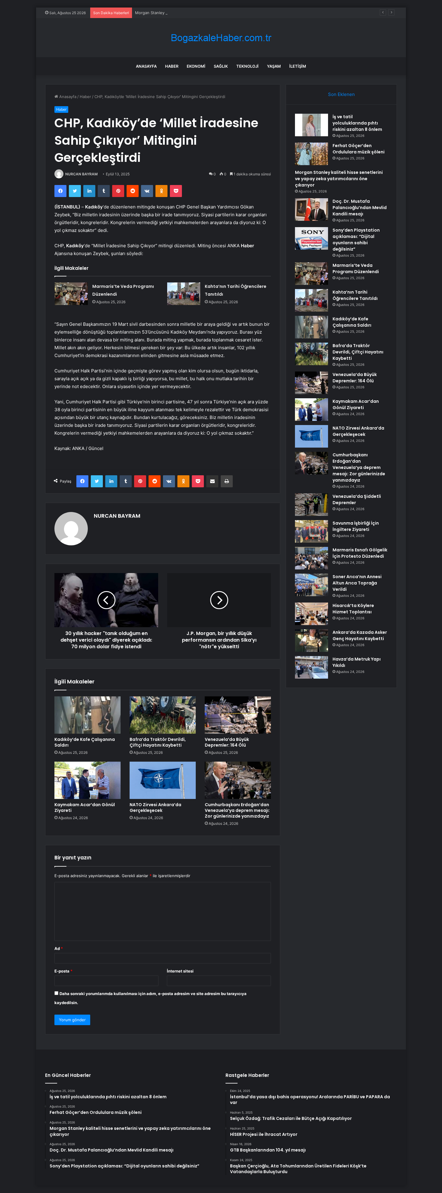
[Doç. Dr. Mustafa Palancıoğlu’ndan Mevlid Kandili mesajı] (311, 209)
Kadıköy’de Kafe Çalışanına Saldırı (84, 742)
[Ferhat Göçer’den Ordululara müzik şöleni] (311, 154)
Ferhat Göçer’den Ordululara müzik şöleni (359, 149)
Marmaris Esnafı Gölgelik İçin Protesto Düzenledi (360, 553)
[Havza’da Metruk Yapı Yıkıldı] (311, 667)
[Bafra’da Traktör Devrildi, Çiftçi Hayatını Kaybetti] (163, 715)
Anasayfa (146, 66)
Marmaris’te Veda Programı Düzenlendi (356, 268)
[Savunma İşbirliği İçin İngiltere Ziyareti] (311, 531)
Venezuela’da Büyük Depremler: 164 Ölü (227, 742)
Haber (171, 66)
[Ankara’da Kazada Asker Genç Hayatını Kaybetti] (311, 640)
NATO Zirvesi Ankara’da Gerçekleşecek (155, 807)
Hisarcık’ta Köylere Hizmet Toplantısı (353, 609)
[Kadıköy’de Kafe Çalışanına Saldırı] (87, 715)
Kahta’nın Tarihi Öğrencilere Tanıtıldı (355, 295)
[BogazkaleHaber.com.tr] (221, 37)
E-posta (63, 971)
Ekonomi (196, 66)
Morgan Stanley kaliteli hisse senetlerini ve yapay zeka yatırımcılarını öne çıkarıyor (211, 12)
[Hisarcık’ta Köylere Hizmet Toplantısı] (311, 614)
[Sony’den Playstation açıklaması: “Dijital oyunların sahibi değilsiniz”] (311, 238)
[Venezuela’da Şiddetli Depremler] (311, 504)
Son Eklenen (341, 94)
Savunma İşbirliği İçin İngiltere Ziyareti (356, 526)
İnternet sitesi (180, 971)
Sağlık (221, 66)
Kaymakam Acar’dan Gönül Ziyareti (84, 807)
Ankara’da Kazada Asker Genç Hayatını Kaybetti (360, 635)
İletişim (297, 66)
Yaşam (274, 66)
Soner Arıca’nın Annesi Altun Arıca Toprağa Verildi (357, 583)
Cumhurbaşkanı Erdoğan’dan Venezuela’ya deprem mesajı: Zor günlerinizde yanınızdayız (237, 810)
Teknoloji (247, 66)
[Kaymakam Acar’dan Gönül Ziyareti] (87, 780)
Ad (58, 948)
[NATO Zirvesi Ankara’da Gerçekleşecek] (163, 780)
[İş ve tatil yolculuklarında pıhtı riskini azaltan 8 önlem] (311, 125)
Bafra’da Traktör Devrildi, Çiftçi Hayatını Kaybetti (158, 742)
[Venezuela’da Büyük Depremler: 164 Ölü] (238, 715)
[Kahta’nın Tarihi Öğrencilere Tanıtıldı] (183, 293)
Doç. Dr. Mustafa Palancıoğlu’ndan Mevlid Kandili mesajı (360, 207)
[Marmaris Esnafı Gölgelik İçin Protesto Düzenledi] (311, 558)
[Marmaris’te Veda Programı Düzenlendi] (71, 293)
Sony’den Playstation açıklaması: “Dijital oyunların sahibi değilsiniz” (356, 239)
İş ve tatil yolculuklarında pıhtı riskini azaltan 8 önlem (357, 123)
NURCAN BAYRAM (81, 174)
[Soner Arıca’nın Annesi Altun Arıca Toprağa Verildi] (311, 585)
